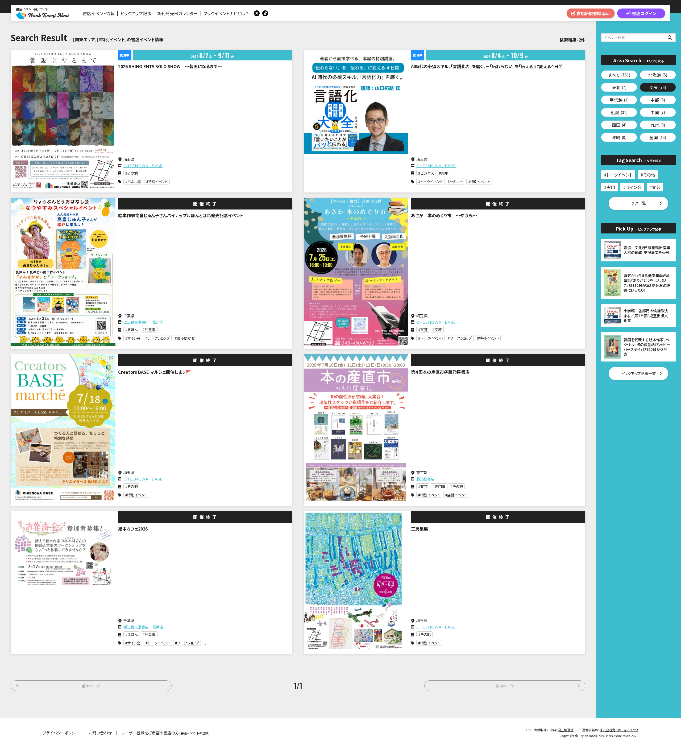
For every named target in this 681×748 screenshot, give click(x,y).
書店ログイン (644, 13)
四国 (619, 125)
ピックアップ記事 (135, 13)
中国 (657, 112)
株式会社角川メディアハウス (619, 730)
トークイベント (620, 174)
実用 (611, 187)
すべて (619, 75)
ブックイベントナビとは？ (226, 13)
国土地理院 (566, 730)
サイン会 (633, 187)
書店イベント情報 (99, 13)
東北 (619, 87)
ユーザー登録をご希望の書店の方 (165, 733)
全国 (657, 137)
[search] (638, 37)
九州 (657, 125)
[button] (638, 203)
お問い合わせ (100, 733)
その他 (649, 174)
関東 (657, 87)
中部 (657, 100)
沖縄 (619, 137)
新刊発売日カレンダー (177, 13)
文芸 (656, 187)
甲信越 (619, 100)
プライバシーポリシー (61, 733)
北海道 (657, 75)
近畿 (619, 112)
